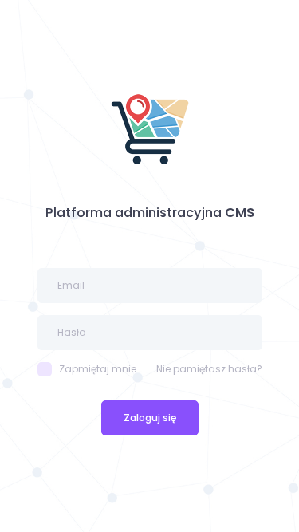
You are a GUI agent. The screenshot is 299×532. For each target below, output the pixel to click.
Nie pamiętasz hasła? (209, 369)
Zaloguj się (150, 417)
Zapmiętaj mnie (97, 369)
